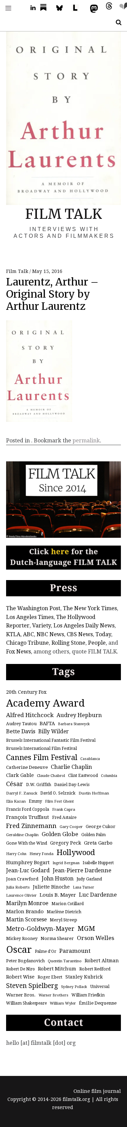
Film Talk (17, 271)
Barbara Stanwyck (74, 724)
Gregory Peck (65, 843)
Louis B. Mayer (58, 895)
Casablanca (90, 759)
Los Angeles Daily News (84, 625)
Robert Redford (94, 969)
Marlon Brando (25, 911)
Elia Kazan (16, 801)
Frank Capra (63, 809)
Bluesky (62, 8)
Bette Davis (20, 731)
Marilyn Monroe (27, 903)
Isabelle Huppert (98, 862)
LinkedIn (30, 8)
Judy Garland (89, 879)
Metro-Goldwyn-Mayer (40, 928)
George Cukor (100, 826)
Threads (107, 8)
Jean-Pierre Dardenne (82, 870)
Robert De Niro (20, 969)
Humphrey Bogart (27, 862)
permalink (86, 440)
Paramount (74, 950)
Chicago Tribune (27, 643)
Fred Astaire (64, 817)
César (14, 783)
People (97, 643)
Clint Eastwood (83, 775)
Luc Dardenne (98, 895)
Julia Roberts (18, 887)
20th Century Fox (26, 692)
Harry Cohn (16, 854)
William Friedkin (88, 995)
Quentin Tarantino (65, 961)
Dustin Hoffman (94, 793)
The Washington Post (33, 608)
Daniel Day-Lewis (71, 784)
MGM (86, 929)
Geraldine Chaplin (22, 834)
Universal (99, 986)
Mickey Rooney (22, 938)
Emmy (35, 801)
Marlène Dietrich (64, 912)
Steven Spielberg (32, 986)
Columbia (109, 776)
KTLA (13, 634)
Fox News (18, 651)
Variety (41, 625)
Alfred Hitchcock (30, 715)
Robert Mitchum (57, 968)
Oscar (19, 949)
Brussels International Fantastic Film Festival (51, 740)
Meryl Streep (63, 919)
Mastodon (92, 8)
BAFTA (47, 723)
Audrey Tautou (21, 723)
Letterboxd (77, 8)
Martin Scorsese (26, 919)
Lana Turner (83, 887)
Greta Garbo (98, 843)
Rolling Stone (68, 643)
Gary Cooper (71, 826)
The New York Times (90, 608)
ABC (28, 634)
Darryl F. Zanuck (21, 793)
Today (103, 634)
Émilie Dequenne (98, 1003)
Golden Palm (93, 834)
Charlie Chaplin (71, 767)
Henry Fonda (41, 853)
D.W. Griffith (38, 784)
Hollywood (76, 852)
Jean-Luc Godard (28, 870)
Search (116, 22)
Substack (45, 8)
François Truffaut (27, 817)
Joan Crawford (22, 878)
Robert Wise (20, 977)
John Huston (57, 878)
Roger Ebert (50, 977)
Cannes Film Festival (41, 757)
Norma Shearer (57, 938)
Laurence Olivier (21, 895)
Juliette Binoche (51, 887)
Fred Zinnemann (31, 825)
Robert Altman (102, 960)
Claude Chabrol (51, 775)
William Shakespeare (26, 1003)
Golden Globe (60, 834)
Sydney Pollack (74, 987)
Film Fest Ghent (59, 801)
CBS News (80, 634)
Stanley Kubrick (84, 977)
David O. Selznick (58, 793)
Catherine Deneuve (27, 767)
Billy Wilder (53, 731)
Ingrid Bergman (66, 863)
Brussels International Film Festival (41, 748)
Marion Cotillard (67, 903)
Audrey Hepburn (79, 715)
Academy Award (45, 703)
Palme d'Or (45, 951)
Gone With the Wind (26, 843)
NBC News (50, 634)
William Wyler (63, 1003)
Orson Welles (95, 938)
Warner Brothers (53, 995)
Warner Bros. (21, 994)
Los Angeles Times (30, 617)
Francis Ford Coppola (27, 809)
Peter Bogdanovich (25, 961)
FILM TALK (63, 214)
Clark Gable (20, 775)
